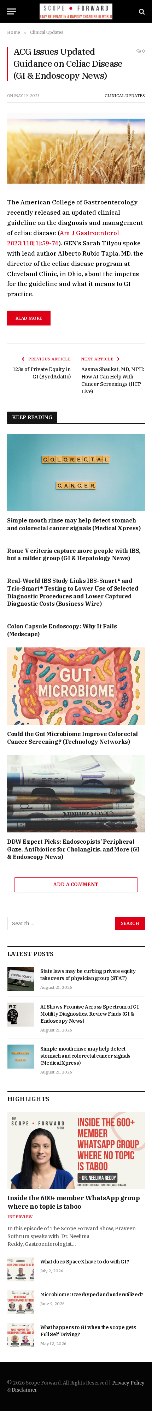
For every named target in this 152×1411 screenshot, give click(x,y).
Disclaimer (24, 1390)
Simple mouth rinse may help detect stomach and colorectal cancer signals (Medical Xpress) (74, 524)
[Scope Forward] (76, 11)
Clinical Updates (125, 95)
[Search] (141, 11)
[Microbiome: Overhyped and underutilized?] (20, 1302)
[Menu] (11, 11)
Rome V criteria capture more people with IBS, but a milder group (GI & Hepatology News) (73, 554)
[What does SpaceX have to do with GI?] (20, 1269)
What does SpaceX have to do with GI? (84, 1261)
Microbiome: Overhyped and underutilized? (92, 1294)
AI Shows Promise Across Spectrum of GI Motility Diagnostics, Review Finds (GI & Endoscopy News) (89, 1014)
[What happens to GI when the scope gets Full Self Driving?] (20, 1335)
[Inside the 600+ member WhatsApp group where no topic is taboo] (76, 1150)
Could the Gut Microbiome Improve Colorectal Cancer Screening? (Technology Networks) (72, 737)
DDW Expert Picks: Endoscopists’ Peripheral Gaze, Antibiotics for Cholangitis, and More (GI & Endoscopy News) (73, 849)
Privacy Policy (128, 1383)
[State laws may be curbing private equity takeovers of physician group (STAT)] (20, 979)
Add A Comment (75, 884)
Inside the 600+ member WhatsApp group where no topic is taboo (73, 1202)
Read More (29, 318)
